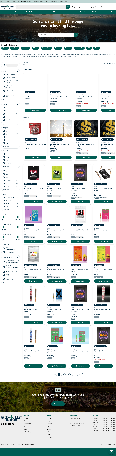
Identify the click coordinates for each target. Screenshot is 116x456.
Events (49, 429)
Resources (109, 7)
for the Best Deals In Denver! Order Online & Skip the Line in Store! (44, 1)
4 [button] (68, 374)
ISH (95, 307)
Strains (26, 429)
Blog (48, 421)
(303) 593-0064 (75, 418)
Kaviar (95, 186)
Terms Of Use (111, 444)
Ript (25, 186)
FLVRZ (26, 307)
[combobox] (40, 7)
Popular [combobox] (108, 63)
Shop (73, 7)
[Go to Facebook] (2, 424)
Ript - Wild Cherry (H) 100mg (33, 188)
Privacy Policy (102, 444)
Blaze (72, 186)
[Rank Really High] (58, 450)
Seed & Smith (28, 95)
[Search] (68, 7)
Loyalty (92, 7)
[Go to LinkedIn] (13, 424)
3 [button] (65, 374)
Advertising (27, 432)
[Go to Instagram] (6, 424)
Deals (87, 7)
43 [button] (78, 374)
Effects (26, 426)
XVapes (49, 307)
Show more (6, 99)
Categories (79, 7)
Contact (49, 423)
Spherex (26, 228)
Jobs (48, 434)
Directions (50, 426)
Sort (107, 61)
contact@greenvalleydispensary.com (81, 421)
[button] (4, 65)
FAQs (49, 432)
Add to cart (36, 110)
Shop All (27, 418)
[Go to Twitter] (9, 424)
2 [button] (62, 374)
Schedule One (28, 142)
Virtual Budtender (100, 7)
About (49, 418)
